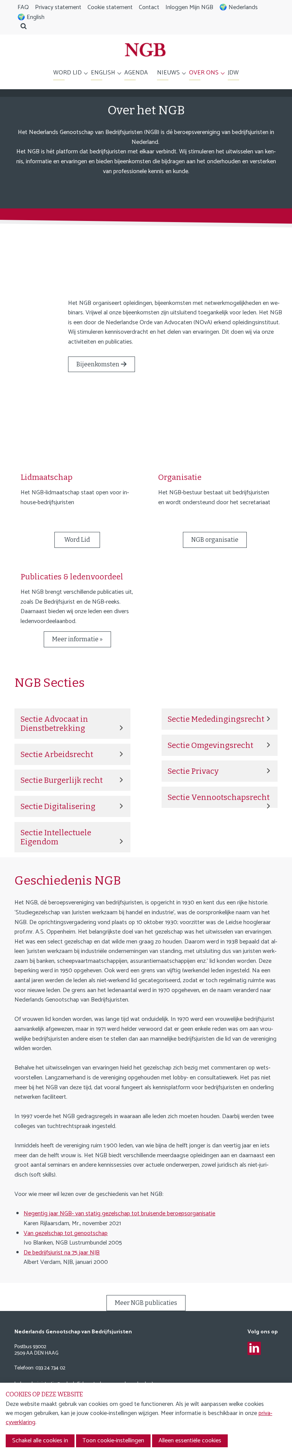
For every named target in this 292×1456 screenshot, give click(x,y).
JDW (233, 73)
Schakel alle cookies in (40, 1440)
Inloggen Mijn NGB (189, 7)
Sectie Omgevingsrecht (210, 745)
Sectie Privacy (193, 771)
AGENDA (136, 73)
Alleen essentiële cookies (190, 1440)
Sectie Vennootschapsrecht (219, 797)
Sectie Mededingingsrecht (216, 719)
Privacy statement (58, 7)
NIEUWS (168, 73)
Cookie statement (110, 7)
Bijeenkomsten (97, 364)
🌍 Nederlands (238, 7)
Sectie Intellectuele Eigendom (56, 837)
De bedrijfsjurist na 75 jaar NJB (62, 1253)
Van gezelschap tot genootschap (66, 1233)
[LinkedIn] (254, 1348)
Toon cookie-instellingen (113, 1440)
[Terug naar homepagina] (145, 51)
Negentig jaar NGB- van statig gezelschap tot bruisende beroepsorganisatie (119, 1213)
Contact (149, 7)
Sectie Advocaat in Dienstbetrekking (54, 724)
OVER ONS (204, 73)
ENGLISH (103, 73)
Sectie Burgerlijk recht (62, 780)
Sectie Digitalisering (58, 806)
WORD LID (67, 73)
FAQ (23, 7)
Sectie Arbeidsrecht (57, 754)
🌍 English (30, 17)
